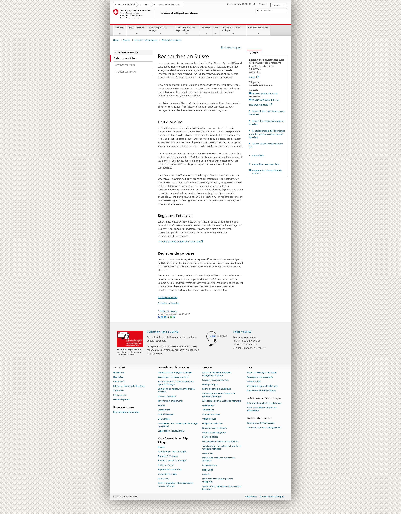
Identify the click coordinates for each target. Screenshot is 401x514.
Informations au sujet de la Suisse (262, 386)
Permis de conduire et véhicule (216, 389)
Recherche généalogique (146, 40)
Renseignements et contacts (260, 377)
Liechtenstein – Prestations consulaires (220, 441)
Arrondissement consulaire (265, 164)
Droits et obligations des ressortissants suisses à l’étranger (175, 484)
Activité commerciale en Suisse (261, 390)
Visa (216, 27)
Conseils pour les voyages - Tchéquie (174, 372)
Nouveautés (118, 372)
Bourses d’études (210, 437)
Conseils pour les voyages (158, 29)
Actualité (120, 27)
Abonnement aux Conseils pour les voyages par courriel (178, 425)
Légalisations (208, 405)
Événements (119, 381)
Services (206, 27)
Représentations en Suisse (170, 469)
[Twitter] (162, 317)
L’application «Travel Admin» (171, 431)
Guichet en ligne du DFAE (162, 331)
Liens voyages (164, 419)
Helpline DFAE (242, 331)
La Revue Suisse (209, 465)
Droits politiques (210, 384)
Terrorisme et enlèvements (170, 401)
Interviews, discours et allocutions (129, 386)
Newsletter (118, 377)
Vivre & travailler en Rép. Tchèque (185, 29)
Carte (252, 77)
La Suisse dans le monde (168, 4)
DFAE (146, 4)
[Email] (174, 317)
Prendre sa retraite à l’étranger (172, 460)
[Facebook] (159, 317)
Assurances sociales (211, 414)
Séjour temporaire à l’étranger (172, 451)
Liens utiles (207, 453)
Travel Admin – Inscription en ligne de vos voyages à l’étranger (221, 447)
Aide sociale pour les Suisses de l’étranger (221, 401)
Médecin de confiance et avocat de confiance (218, 459)
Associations (163, 478)
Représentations (136, 27)
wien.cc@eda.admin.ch (264, 93)
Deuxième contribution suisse (261, 423)
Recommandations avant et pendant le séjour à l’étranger (176, 383)
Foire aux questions (167, 396)
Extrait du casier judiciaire (214, 428)
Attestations (208, 410)
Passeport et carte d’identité (215, 380)
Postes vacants (119, 395)
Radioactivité (164, 410)
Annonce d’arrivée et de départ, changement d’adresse (217, 374)
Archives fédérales (167, 297)
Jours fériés (258, 155)
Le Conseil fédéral (126, 4)
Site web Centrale (259, 104)
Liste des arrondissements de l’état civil (179, 241)
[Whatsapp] (171, 317)
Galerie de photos (121, 399)
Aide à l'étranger (166, 414)
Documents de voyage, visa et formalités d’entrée (176, 390)
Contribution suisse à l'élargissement (264, 427)
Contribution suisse (258, 27)
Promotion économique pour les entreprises (217, 480)
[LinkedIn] (165, 317)
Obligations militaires (212, 423)
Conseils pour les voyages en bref (173, 377)
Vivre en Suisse (253, 381)
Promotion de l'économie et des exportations (262, 409)
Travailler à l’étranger (168, 456)
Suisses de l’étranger (167, 474)
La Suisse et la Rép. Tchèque (231, 29)
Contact (252, 52)
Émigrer (161, 447)
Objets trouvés (209, 419)
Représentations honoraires (126, 412)
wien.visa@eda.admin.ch (265, 99)
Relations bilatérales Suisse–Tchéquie (264, 403)
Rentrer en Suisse (166, 465)
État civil (206, 474)
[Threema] (168, 317)
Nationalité (207, 470)
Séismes (161, 405)
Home (116, 40)
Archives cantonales (168, 302)
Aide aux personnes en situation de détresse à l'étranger (218, 395)
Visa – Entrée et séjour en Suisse (261, 372)
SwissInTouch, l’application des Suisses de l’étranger (221, 487)
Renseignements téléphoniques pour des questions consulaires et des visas (267, 134)
